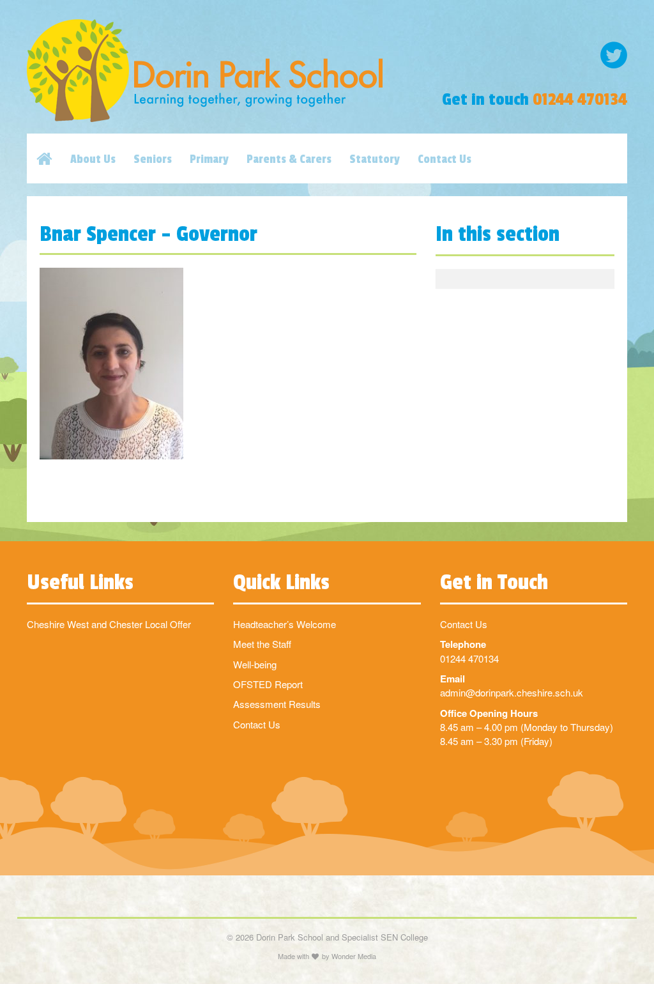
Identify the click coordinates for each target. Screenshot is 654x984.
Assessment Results (277, 704)
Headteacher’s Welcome (284, 624)
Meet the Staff (262, 643)
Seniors (152, 159)
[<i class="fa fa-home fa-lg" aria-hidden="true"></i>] (53, 158)
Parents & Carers (289, 159)
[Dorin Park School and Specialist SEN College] (224, 70)
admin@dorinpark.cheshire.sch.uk (511, 692)
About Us (93, 159)
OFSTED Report (268, 684)
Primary (209, 159)
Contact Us (444, 159)
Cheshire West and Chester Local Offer (109, 624)
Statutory (374, 159)
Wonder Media (353, 956)
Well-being (255, 664)
